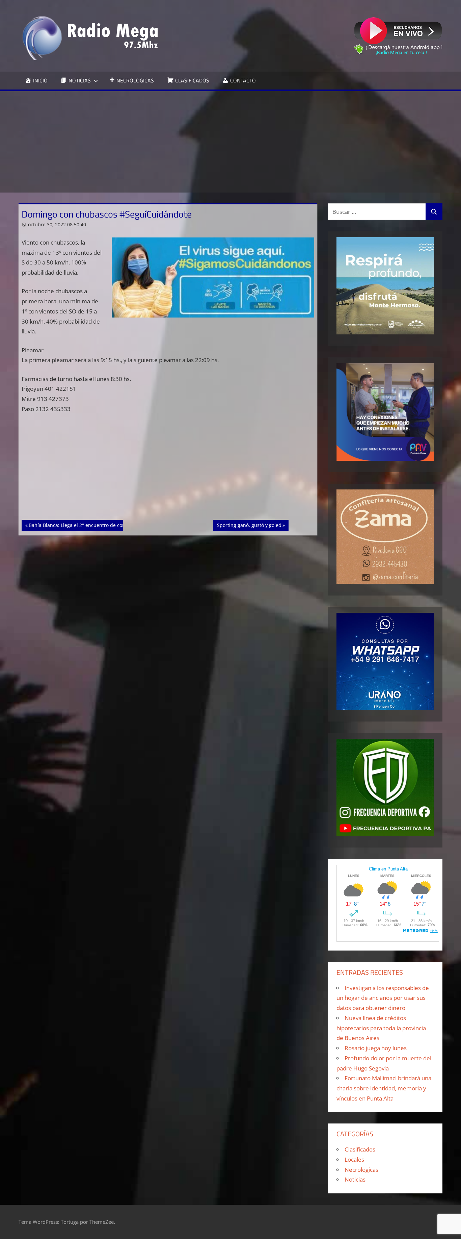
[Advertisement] (230, 142)
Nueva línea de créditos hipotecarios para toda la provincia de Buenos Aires (381, 1028)
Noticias (355, 1179)
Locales (354, 1159)
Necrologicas (361, 1169)
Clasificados (360, 1149)
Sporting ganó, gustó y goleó (249, 525)
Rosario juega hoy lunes (376, 1048)
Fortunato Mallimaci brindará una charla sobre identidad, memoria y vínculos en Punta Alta (383, 1088)
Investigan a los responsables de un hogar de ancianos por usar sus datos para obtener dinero (382, 998)
